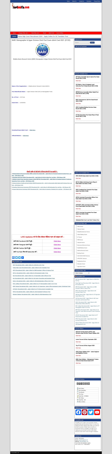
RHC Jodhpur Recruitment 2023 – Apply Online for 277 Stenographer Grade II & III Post (35, 283)
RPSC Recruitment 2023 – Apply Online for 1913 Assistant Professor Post (31, 291)
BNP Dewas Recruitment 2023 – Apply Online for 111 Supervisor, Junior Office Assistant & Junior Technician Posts (42, 286)
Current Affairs (59, 33)
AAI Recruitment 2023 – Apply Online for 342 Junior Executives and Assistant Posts (34, 278)
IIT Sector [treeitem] (79, 237)
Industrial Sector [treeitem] (81, 242)
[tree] (87, 246)
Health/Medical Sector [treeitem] (82, 247)
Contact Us (81, 1)
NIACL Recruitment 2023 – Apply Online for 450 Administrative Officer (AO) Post (33, 281)
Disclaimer (89, 1)
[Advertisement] (56, 20)
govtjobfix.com (18, 262)
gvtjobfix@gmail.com (83, 440)
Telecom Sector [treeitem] (80, 229)
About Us (74, 1)
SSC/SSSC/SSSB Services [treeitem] (83, 255)
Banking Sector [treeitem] (80, 253)
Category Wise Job (23, 33)
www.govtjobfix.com (84, 441)
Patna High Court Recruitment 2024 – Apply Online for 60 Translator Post (31, 267)
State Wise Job (35, 33)
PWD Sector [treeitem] (80, 239)
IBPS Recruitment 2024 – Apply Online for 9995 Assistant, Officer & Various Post (33, 270)
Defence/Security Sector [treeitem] (82, 250)
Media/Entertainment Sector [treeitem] (83, 231)
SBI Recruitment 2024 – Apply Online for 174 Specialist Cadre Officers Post (32, 275)
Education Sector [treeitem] (81, 263)
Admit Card (51, 33)
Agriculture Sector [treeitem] (81, 266)
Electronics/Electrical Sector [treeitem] (83, 245)
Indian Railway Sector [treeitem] (82, 234)
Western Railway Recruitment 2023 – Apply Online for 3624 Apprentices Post (32, 294)
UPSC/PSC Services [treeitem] (82, 258)
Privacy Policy (97, 1)
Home (68, 1)
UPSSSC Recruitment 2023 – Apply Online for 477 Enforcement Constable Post (33, 289)
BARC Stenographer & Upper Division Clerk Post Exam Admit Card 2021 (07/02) (41, 40)
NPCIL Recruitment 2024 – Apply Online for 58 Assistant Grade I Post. (30, 273)
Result (44, 33)
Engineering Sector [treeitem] (81, 261)
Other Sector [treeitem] (80, 226)
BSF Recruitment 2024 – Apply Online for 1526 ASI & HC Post (28, 265)
